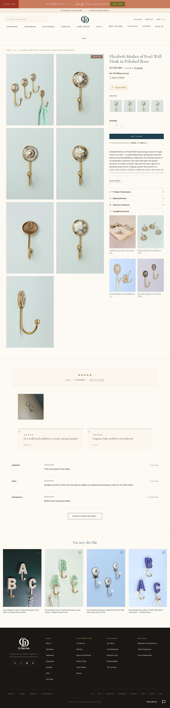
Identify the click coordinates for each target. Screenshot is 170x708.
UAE (160, 694)
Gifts (99, 27)
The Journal (111, 667)
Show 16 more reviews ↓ (85, 516)
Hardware (12, 27)
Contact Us (80, 643)
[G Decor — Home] (85, 19)
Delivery (79, 649)
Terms (22, 694)
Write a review (96, 380)
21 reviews (138, 68)
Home (8, 50)
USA (99, 694)
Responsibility (112, 661)
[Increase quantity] (121, 126)
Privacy (11, 694)
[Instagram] (15, 663)
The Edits (133, 26)
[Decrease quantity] (112, 126)
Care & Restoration (145, 655)
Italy (143, 694)
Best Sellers (116, 26)
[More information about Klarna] (147, 143)
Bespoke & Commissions (147, 643)
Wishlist (149, 19)
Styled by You (112, 655)
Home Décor (83, 27)
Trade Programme (144, 649)
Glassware (48, 27)
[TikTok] (32, 663)
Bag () (161, 19)
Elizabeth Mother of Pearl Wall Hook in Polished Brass (47, 50)
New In (159, 26)
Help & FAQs (81, 661)
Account (138, 19)
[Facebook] (21, 663)
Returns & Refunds (83, 655)
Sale (84, 38)
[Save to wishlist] (38, 553)
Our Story (110, 643)
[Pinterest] (27, 663)
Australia (109, 694)
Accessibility (47, 694)
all (15, 50)
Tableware (30, 27)
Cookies (33, 694)
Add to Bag (136, 136)
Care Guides (81, 667)
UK (92, 694)
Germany (122, 694)
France (134, 694)
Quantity (113, 120)
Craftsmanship (112, 649)
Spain (152, 694)
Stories (146, 26)
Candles (65, 27)
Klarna (78, 673)
